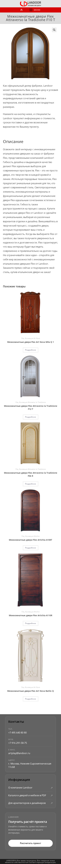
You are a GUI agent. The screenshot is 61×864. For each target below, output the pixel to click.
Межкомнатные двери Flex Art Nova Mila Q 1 (30, 342)
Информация (19, 780)
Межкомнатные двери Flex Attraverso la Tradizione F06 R (30, 474)
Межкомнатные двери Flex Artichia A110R (30, 615)
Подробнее (30, 350)
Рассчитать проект (30, 843)
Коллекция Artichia (32, 536)
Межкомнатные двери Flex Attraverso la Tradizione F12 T (30, 407)
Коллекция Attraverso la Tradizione (32, 402)
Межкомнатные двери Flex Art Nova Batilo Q (30, 691)
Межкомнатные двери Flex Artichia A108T (30, 539)
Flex (22, 338)
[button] (54, 29)
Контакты (16, 721)
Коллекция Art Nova (32, 338)
